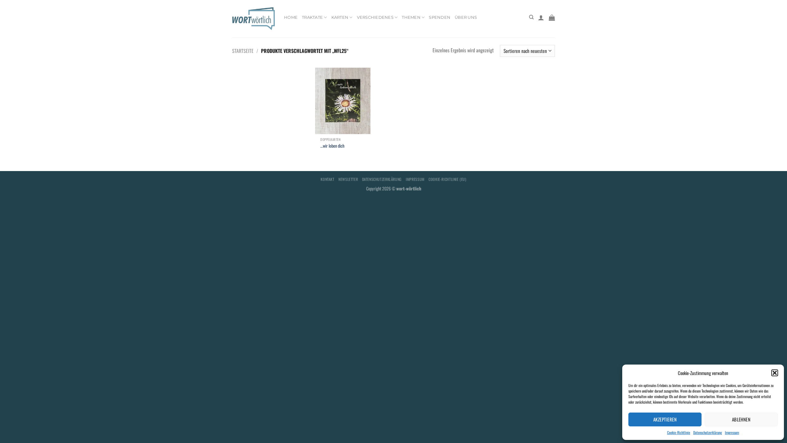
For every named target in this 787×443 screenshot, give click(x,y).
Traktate (312, 17)
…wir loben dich (332, 146)
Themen (411, 17)
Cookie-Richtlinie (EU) (447, 179)
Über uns (466, 17)
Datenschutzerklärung (707, 432)
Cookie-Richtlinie (678, 432)
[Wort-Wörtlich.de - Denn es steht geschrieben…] (253, 18)
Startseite (243, 50)
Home (291, 17)
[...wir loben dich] (342, 101)
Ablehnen (741, 419)
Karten (340, 17)
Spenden (439, 17)
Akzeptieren (665, 419)
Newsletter (348, 179)
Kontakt (327, 179)
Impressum (732, 432)
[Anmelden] (541, 17)
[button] (775, 373)
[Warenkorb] (552, 17)
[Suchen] (531, 17)
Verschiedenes (375, 17)
